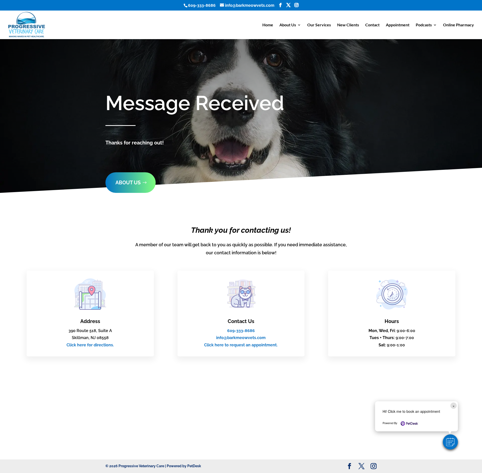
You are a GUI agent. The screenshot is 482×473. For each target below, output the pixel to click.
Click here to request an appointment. (241, 345)
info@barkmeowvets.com (241, 337)
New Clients (348, 25)
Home (267, 25)
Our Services (319, 25)
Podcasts (424, 25)
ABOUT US (128, 183)
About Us (287, 25)
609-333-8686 (202, 5)
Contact (372, 25)
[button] (450, 441)
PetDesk (194, 466)
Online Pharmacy (458, 25)
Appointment (397, 25)
